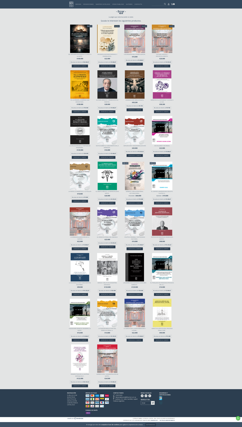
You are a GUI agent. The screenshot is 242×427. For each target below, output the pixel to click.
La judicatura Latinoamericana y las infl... (135, 329)
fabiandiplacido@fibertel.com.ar (125, 397)
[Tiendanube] (75, 419)
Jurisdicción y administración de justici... (107, 375)
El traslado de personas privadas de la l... (162, 283)
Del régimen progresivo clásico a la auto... (79, 55)
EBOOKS (78, 4)
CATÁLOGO (71, 405)
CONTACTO (138, 4)
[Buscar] (164, 4)
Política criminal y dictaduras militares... (134, 238)
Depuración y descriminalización (135, 145)
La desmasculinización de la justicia (79, 238)
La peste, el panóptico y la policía (80, 191)
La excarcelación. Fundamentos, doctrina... (80, 283)
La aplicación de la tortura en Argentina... (79, 146)
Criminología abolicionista (134, 100)
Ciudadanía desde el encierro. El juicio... (80, 329)
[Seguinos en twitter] (149, 395)
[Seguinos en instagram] (142, 395)
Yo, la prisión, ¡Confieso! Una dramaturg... (79, 101)
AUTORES (129, 4)
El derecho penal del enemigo (107, 237)
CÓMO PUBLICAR (118, 4)
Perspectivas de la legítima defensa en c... (80, 375)
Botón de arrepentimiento (167, 420)
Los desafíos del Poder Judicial (134, 54)
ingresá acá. (154, 420)
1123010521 (119, 395)
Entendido (150, 424)
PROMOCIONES (88, 4)
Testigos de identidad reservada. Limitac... (162, 238)
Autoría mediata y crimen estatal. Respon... (107, 101)
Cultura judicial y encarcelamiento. (162, 55)
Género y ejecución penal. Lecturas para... (135, 192)
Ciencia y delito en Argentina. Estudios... (107, 283)
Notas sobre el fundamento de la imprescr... (107, 146)
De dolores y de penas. (162, 145)
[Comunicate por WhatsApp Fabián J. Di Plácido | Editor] (238, 418)
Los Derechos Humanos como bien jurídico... (134, 283)
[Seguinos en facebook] (146, 395)
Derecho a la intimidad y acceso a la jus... (162, 101)
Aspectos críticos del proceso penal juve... (162, 329)
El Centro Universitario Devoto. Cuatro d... (162, 192)
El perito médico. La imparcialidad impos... (107, 192)
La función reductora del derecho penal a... (107, 329)
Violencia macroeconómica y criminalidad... (107, 55)
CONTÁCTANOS (72, 403)
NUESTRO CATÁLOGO (103, 4)
